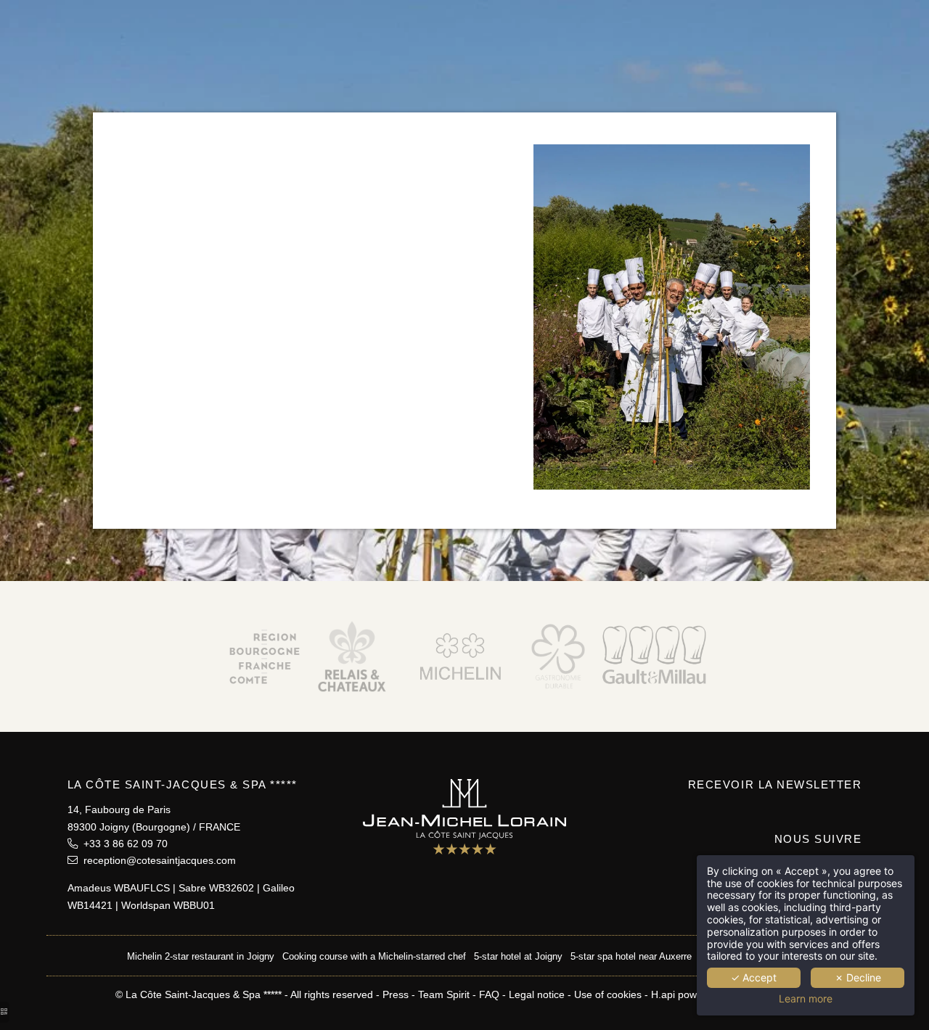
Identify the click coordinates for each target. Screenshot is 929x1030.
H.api (663, 994)
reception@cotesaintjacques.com (157, 860)
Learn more (805, 999)
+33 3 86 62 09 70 (123, 843)
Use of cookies (608, 994)
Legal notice (537, 994)
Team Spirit (444, 994)
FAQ (489, 994)
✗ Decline (858, 977)
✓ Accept (754, 977)
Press (395, 994)
